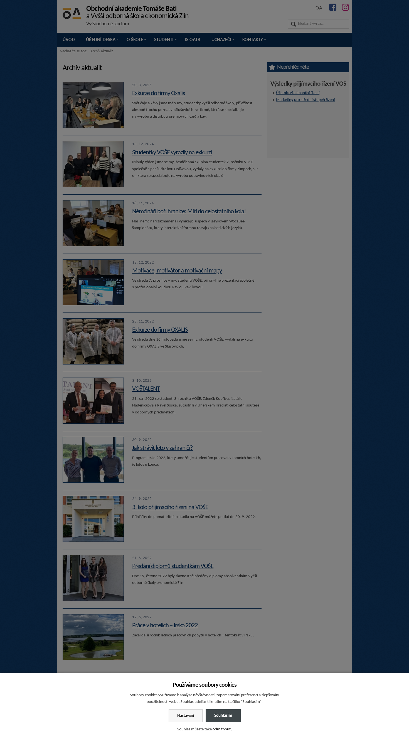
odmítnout (222, 729)
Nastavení (185, 716)
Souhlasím (223, 716)
